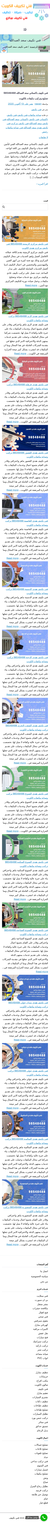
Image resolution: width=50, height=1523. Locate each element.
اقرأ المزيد (43, 184)
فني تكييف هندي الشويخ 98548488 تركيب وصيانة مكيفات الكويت (27, 795)
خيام (46, 1498)
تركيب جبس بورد (40, 1418)
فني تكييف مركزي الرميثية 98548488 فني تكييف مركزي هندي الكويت (27, 246)
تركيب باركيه (42, 1345)
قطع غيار (43, 1502)
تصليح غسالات (41, 1444)
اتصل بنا (44, 1271)
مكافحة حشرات (40, 1308)
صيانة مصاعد (42, 1354)
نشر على (20, 103)
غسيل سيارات (41, 1469)
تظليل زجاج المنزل (39, 1486)
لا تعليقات (43, 137)
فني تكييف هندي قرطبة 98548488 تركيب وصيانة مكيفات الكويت (27, 386)
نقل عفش (43, 1333)
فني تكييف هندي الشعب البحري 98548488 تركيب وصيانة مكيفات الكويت (27, 727)
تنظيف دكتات (41, 1401)
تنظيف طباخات (41, 1405)
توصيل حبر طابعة (40, 1494)
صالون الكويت (41, 1384)
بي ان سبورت (41, 1300)
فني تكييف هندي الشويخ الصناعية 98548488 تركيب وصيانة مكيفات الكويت (26, 932)
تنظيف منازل (42, 1372)
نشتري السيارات (40, 1397)
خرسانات (43, 1376)
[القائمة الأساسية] (25, 30)
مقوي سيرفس (41, 1320)
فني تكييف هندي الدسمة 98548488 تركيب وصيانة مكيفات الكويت (27, 591)
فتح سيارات (42, 1337)
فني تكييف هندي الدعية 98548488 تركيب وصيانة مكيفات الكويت (27, 659)
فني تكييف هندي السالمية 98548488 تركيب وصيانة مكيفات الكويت (26, 1141)
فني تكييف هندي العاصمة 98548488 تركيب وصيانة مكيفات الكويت (26, 522)
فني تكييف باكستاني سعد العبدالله (23, 119)
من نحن (44, 1281)
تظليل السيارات (40, 1413)
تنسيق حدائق (42, 1426)
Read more (31, 285)
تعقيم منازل (42, 1393)
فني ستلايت (42, 1296)
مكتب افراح (42, 1380)
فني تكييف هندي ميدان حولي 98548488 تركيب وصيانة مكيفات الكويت (28, 1004)
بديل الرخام (42, 1430)
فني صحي (43, 1316)
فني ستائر (43, 1422)
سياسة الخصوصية (39, 1276)
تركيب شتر (42, 1349)
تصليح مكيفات (41, 1473)
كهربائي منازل (41, 1325)
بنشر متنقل (42, 1304)
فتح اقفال (43, 1312)
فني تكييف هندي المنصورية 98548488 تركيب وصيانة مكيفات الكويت (25, 1209)
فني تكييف (36, 109)
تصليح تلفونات (41, 1453)
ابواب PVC (42, 1358)
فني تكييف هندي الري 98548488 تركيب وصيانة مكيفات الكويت (28, 318)
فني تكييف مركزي (19, 123)
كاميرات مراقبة (40, 1329)
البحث (45, 201)
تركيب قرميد (42, 1490)
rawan (38, 103)
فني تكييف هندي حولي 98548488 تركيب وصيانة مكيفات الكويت (28, 1072)
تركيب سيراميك (40, 1341)
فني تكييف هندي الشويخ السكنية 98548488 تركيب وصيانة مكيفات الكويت (26, 864)
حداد (46, 1457)
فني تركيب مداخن (39, 1461)
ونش (45, 1478)
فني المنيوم (42, 1465)
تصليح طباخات (41, 1409)
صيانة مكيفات (34, 115)
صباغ (45, 1482)
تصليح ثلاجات (41, 1449)
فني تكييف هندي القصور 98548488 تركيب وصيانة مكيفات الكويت (27, 454)
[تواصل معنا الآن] (43, 1517)
